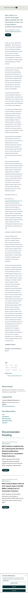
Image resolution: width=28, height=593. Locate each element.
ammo (11, 365)
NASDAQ (7, 367)
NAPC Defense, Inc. (6, 443)
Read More (5, 470)
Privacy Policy (6, 580)
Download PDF (5, 416)
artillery (16, 365)
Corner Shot (8, 370)
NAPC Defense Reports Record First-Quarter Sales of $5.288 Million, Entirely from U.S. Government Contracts (13, 487)
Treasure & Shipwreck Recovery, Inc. (13, 31)
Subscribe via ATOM (7, 420)
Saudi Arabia (14, 370)
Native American (14, 367)
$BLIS (7, 365)
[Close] (25, 575)
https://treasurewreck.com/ (8, 406)
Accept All (14, 590)
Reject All (14, 586)
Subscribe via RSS (6, 418)
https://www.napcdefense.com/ (12, 201)
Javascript (4, 422)
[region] (14, 583)
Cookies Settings (14, 583)
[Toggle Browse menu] (23, 7)
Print (3, 414)
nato (20, 370)
